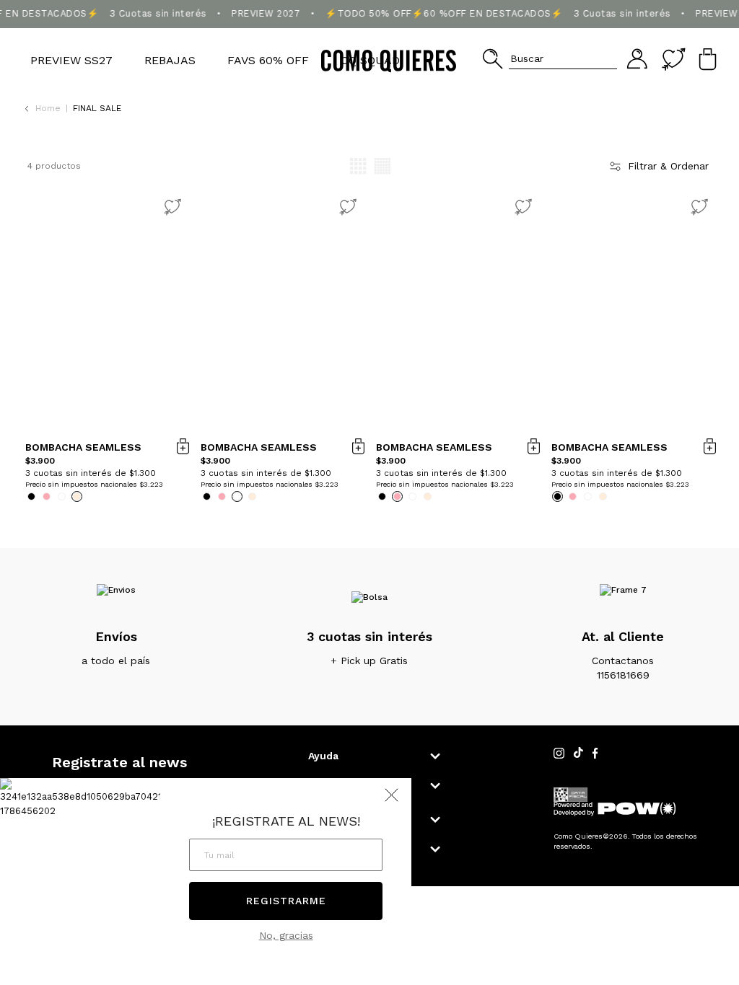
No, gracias (286, 935)
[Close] (712, 24)
